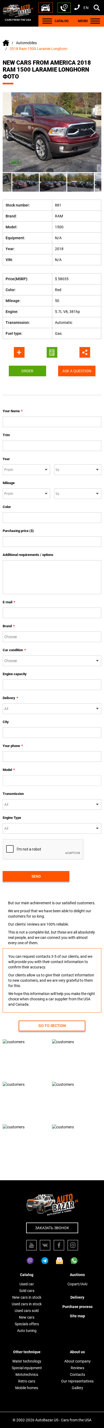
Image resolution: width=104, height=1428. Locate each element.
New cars (26, 1317)
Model (9, 770)
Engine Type (12, 818)
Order (27, 371)
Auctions (77, 1275)
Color (7, 507)
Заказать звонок (52, 1228)
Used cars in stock (27, 1304)
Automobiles (26, 43)
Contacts (77, 1374)
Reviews (77, 1368)
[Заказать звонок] (64, 8)
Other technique (27, 1352)
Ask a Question (76, 371)
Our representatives (77, 1381)
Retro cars (26, 1381)
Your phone (13, 746)
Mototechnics (26, 1374)
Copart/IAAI (77, 1284)
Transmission (13, 794)
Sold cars (26, 1291)
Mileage (9, 483)
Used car (26, 1284)
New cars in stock (26, 1297)
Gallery (77, 1388)
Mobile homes (26, 1388)
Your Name (13, 411)
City (6, 722)
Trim (6, 435)
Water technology (26, 1361)
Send (36, 876)
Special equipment (27, 1368)
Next (92, 132)
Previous (11, 132)
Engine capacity (15, 674)
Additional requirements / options (28, 555)
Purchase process (77, 1307)
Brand (9, 626)
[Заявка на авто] (45, 8)
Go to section (52, 1025)
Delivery (10, 698)
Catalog (26, 1275)
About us (77, 1352)
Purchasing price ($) (18, 531)
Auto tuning (27, 1330)
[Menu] (47, 21)
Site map (77, 1316)
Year (6, 459)
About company (77, 1361)
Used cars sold (27, 1311)
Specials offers (27, 1324)
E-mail (9, 602)
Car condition (14, 650)
